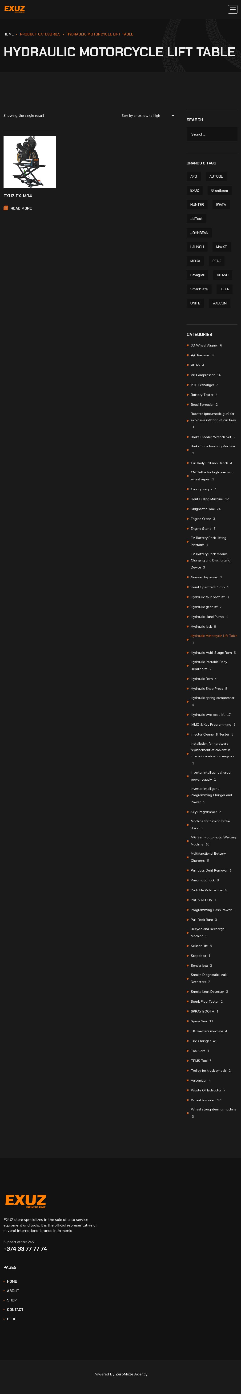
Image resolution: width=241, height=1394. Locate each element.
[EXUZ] (15, 9)
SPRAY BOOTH (204, 1011)
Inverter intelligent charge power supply (210, 776)
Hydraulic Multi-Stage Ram (213, 652)
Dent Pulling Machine (210, 499)
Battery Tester (204, 395)
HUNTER (197, 204)
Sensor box (201, 965)
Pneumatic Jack (205, 880)
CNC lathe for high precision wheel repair (212, 475)
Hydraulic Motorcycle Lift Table (214, 639)
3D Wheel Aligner (206, 345)
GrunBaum (219, 190)
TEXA (224, 289)
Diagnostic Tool (206, 509)
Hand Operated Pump (210, 587)
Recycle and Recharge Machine (208, 932)
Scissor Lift (201, 946)
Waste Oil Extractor (208, 1090)
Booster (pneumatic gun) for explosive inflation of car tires (213, 420)
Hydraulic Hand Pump (209, 617)
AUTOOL (216, 176)
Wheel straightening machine (214, 1112)
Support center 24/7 (19, 1242)
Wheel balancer (206, 1100)
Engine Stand (203, 528)
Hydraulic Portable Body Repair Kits (209, 665)
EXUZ (194, 190)
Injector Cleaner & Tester (212, 734)
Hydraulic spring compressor (212, 701)
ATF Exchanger (204, 385)
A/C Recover (202, 355)
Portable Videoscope (209, 890)
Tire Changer (204, 1041)
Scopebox (200, 956)
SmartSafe (199, 289)
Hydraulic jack (203, 626)
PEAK (217, 261)
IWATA (221, 204)
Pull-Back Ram (204, 920)
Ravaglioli (197, 275)
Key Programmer (206, 812)
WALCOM (220, 303)
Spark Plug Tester (207, 1001)
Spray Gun (202, 1021)
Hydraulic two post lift (211, 715)
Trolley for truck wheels (211, 1070)
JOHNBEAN (199, 232)
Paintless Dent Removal (211, 870)
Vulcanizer (201, 1080)
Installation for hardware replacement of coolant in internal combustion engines (212, 753)
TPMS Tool (201, 1061)
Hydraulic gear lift (206, 607)
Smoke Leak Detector (209, 991)
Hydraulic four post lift (210, 597)
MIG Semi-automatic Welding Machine (213, 840)
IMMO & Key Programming (213, 724)
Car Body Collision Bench (211, 463)
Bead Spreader (204, 404)
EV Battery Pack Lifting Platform (208, 541)
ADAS (197, 365)
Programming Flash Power (213, 910)
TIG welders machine (209, 1031)
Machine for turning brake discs (210, 824)
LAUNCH (197, 247)
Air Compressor (206, 375)
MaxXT (221, 247)
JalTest (196, 218)
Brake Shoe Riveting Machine (213, 449)
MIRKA (195, 261)
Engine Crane (203, 519)
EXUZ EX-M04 (18, 196)
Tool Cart (200, 1051)
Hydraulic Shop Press (209, 688)
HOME (9, 34)
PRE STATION (203, 900)
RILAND (223, 275)
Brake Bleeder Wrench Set (213, 437)
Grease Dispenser (206, 577)
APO (193, 176)
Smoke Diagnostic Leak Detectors (209, 978)
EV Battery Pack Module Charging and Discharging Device (210, 560)
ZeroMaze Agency (132, 1374)
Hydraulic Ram (204, 679)
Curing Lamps (203, 489)
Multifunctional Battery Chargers (208, 857)
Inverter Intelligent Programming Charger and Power (211, 795)
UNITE (195, 303)
